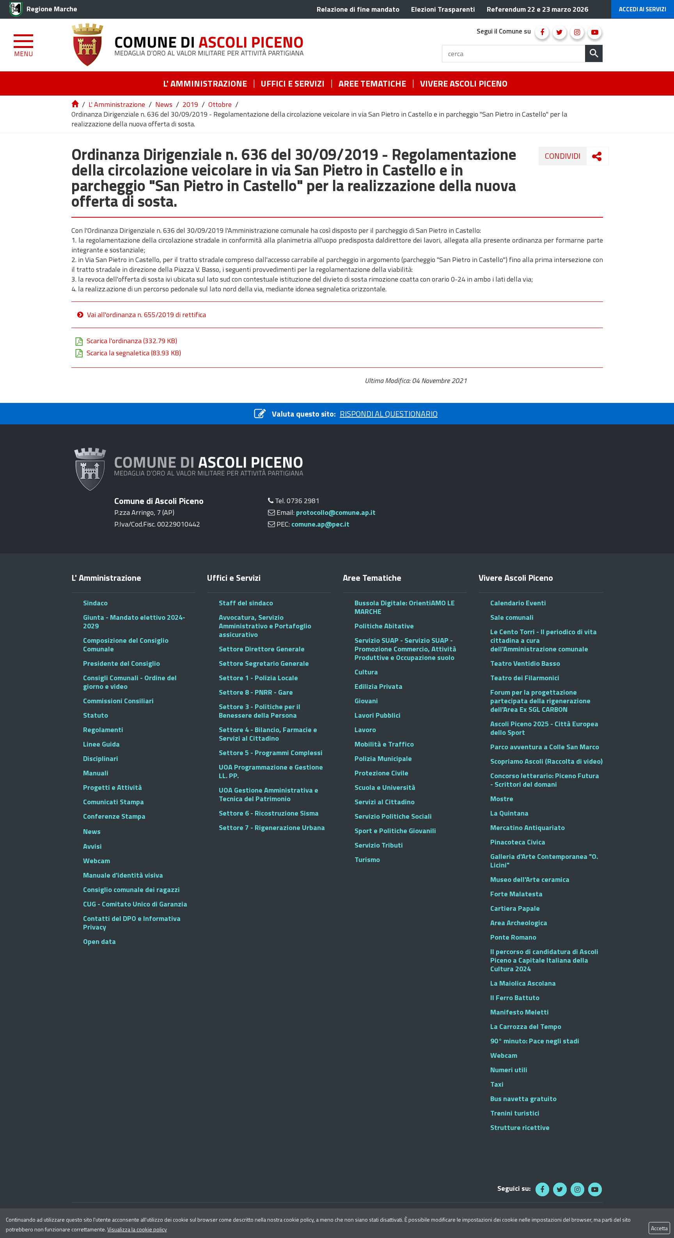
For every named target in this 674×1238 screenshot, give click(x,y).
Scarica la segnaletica (134, 353)
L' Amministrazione (117, 104)
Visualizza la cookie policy (137, 1229)
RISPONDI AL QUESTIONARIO (389, 414)
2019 (190, 104)
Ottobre (220, 104)
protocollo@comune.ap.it (336, 512)
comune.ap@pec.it (320, 524)
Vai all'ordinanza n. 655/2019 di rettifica (146, 314)
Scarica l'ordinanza (132, 341)
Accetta (659, 1228)
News (163, 104)
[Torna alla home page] (75, 104)
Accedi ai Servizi (642, 9)
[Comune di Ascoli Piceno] (190, 45)
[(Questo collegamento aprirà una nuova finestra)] (542, 32)
